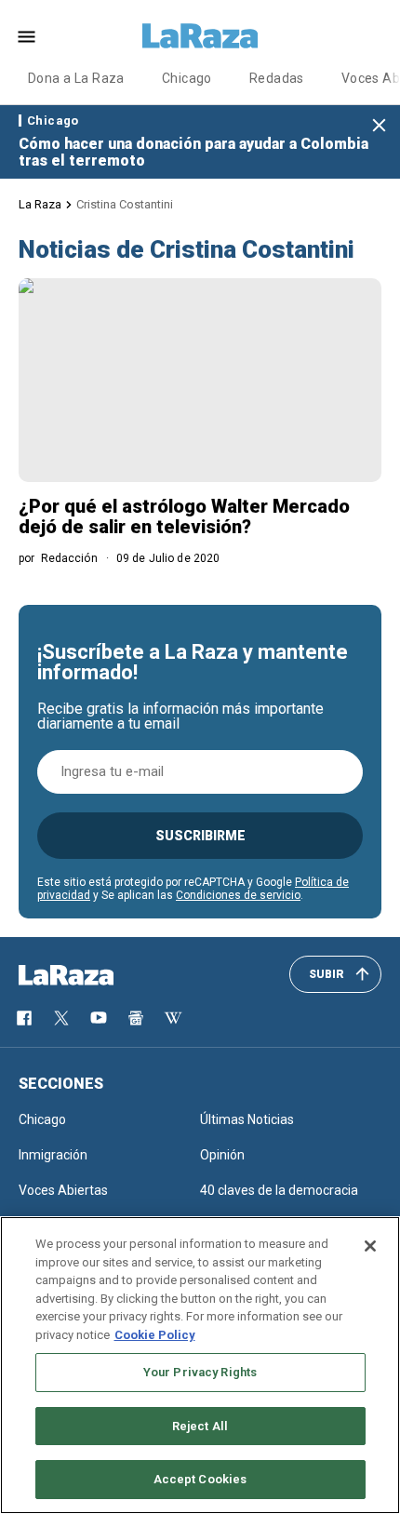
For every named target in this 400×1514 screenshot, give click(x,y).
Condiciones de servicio (238, 895)
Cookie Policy (154, 1335)
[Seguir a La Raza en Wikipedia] (173, 1018)
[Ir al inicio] (93, 975)
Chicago (187, 78)
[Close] (370, 1246)
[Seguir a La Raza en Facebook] (24, 1018)
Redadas (276, 78)
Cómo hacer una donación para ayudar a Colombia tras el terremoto (193, 152)
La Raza (40, 204)
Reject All (200, 1426)
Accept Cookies (200, 1479)
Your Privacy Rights (200, 1372)
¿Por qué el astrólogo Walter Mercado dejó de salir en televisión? (184, 516)
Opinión (222, 1154)
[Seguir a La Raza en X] (61, 1018)
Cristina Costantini (124, 204)
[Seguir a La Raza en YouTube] (98, 1018)
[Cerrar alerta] (379, 126)
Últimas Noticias (247, 1119)
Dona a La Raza (76, 78)
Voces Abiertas (63, 1190)
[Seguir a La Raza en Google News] (135, 1018)
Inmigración (53, 1154)
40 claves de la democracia (279, 1190)
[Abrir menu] (26, 37)
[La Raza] (200, 36)
